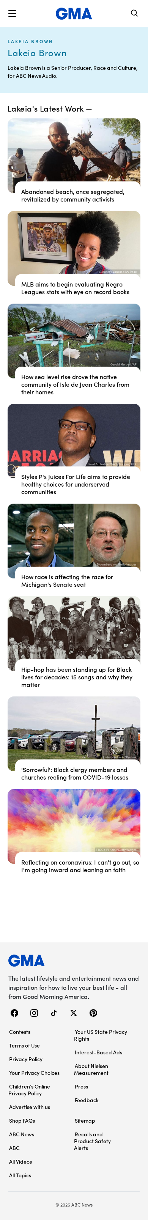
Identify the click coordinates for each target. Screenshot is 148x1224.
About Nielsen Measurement (91, 1069)
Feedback (87, 1100)
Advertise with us (29, 1107)
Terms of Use (24, 1045)
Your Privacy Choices (34, 1072)
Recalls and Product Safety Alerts (92, 1141)
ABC (14, 1148)
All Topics (20, 1175)
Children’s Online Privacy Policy (29, 1089)
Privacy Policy (26, 1059)
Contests (19, 1031)
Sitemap (85, 1120)
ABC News (21, 1134)
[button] (12, 13)
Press (81, 1086)
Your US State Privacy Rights (100, 1035)
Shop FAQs (22, 1120)
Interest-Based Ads (98, 1052)
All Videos (20, 1161)
